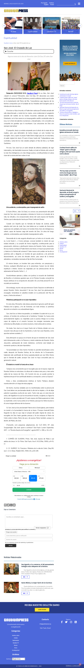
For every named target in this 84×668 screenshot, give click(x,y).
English (46, 4)
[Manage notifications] (80, 664)
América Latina (63, 242)
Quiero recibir (42, 609)
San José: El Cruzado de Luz (18, 48)
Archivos (9, 659)
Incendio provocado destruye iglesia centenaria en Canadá (69, 95)
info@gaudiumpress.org (45, 624)
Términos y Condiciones (73, 666)
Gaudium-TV (63, 247)
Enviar (11, 545)
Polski (52, 4)
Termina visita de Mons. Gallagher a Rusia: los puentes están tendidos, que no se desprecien (70, 113)
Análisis (62, 243)
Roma (61, 250)
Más (24, 577)
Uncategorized (63, 252)
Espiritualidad (10, 38)
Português (44, 3)
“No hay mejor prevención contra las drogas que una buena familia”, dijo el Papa (69, 104)
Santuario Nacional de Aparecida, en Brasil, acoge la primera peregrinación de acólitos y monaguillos (69, 109)
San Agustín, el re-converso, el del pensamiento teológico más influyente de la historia (37, 565)
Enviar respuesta (41, 528)
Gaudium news (8, 43)
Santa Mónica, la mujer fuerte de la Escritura (36, 582)
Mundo (61, 248)
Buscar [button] (62, 85)
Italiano (51, 3)
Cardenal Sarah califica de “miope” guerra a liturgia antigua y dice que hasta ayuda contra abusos (68, 99)
